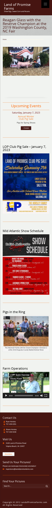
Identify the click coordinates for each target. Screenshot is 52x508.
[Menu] (45, 4)
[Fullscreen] (46, 395)
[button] (26, 385)
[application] (26, 385)
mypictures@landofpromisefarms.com (19, 469)
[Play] (6, 395)
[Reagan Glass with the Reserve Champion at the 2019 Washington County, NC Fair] (26, 61)
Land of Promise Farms (17, 6)
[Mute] (41, 395)
